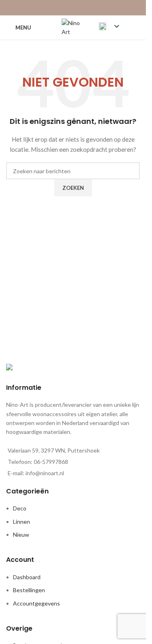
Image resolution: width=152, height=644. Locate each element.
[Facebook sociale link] (52, 8)
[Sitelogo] (73, 26)
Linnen (21, 521)
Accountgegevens (36, 603)
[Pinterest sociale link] (73, 8)
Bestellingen (29, 590)
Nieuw (21, 534)
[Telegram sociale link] (93, 8)
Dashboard (27, 577)
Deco (19, 508)
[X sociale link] (63, 8)
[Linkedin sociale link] (83, 8)
